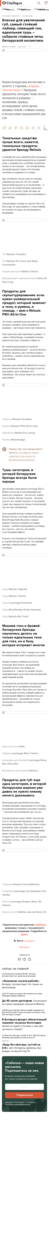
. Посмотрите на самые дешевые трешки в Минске (24, 1002)
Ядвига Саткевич (9, 47)
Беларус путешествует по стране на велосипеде (22, 984)
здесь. (24, 934)
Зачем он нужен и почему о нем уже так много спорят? (24, 1024)
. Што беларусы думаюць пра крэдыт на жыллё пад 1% (21, 1048)
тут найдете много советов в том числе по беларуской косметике (24, 456)
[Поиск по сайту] (39, 3)
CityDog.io (40, 924)
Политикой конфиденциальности (17, 1104)
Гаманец (5, 1041)
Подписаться (24, 1095)
